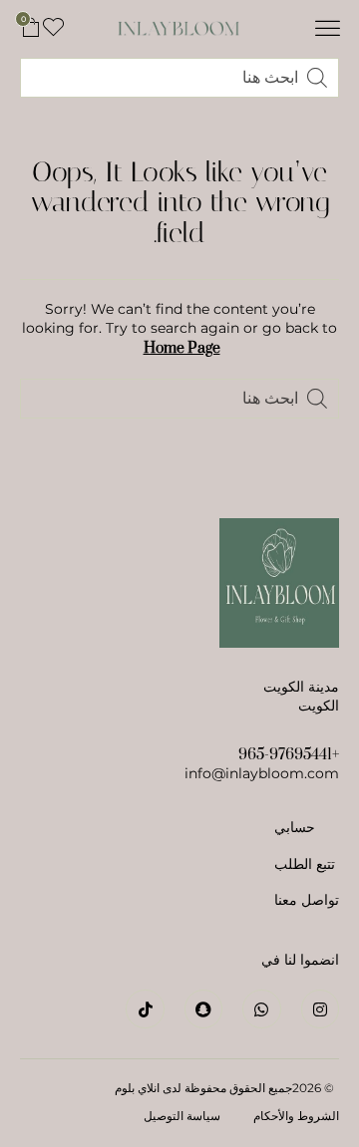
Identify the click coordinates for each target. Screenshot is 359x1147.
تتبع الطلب (304, 864)
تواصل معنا (306, 900)
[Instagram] (320, 1008)
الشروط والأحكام (296, 1116)
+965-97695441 (288, 754)
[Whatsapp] (261, 1008)
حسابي (294, 827)
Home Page (182, 348)
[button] (328, 29)
